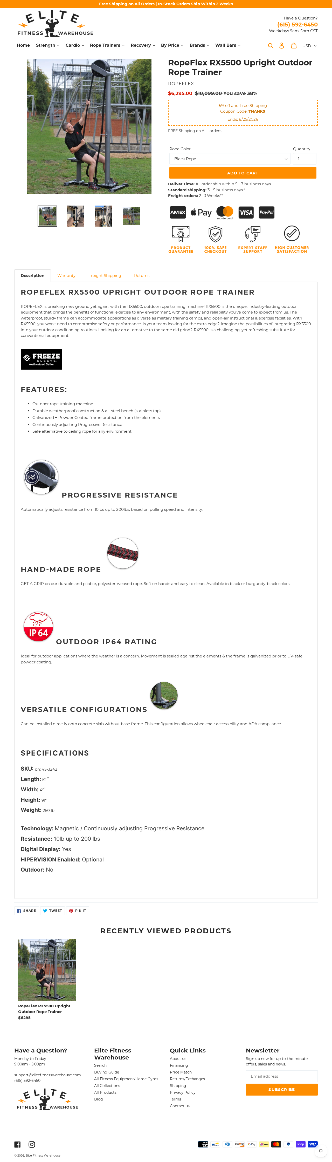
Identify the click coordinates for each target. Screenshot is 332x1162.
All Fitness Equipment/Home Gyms (126, 1079)
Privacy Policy (183, 1092)
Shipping (178, 1085)
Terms (175, 1099)
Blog (98, 1099)
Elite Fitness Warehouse (42, 1155)
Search (100, 1065)
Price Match (181, 1072)
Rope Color (180, 148)
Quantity (301, 148)
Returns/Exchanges (187, 1079)
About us (178, 1058)
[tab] (32, 275)
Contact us (180, 1106)
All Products (105, 1092)
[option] (47, 216)
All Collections (107, 1085)
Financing (179, 1065)
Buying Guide (106, 1072)
